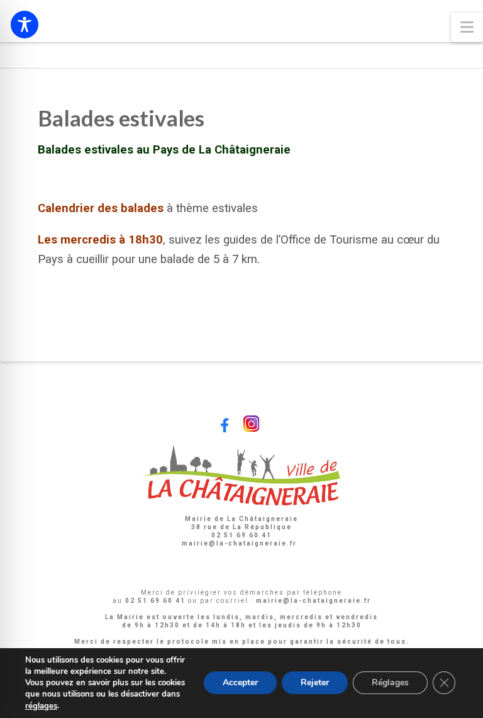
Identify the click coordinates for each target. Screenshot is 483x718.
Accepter (240, 683)
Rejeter (315, 683)
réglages (41, 706)
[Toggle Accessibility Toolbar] (24, 24)
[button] (467, 27)
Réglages (390, 683)
